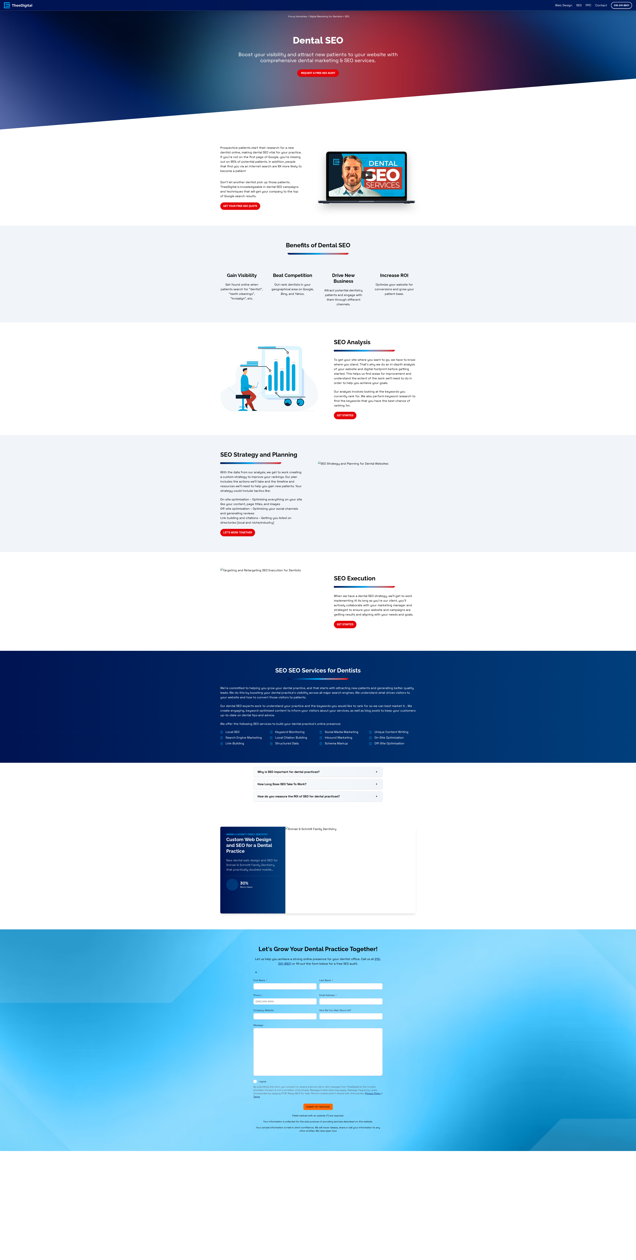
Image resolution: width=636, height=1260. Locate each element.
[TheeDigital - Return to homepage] (18, 5)
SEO (579, 5)
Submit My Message (318, 1106)
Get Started (345, 415)
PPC (588, 5)
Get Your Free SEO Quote (240, 206)
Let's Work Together (237, 532)
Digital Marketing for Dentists (326, 16)
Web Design (563, 5)
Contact (601, 5)
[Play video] (367, 175)
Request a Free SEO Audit (318, 73)
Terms (256, 1096)
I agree (262, 1081)
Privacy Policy (373, 1093)
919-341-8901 (621, 5)
